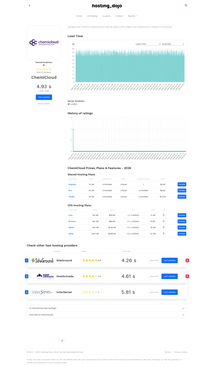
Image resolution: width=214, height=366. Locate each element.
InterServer (64, 292)
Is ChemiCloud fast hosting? (42, 308)
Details (182, 184)
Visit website (44, 97)
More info (154, 260)
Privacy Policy (180, 352)
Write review (44, 104)
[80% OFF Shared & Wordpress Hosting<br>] (187, 276)
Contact (119, 16)
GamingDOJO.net (75, 352)
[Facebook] (29, 5)
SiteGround (64, 260)
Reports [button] (132, 16)
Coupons (106, 16)
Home (79, 16)
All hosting (92, 16)
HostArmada (65, 276)
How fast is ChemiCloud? (41, 315)
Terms (168, 352)
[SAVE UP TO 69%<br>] (187, 260)
